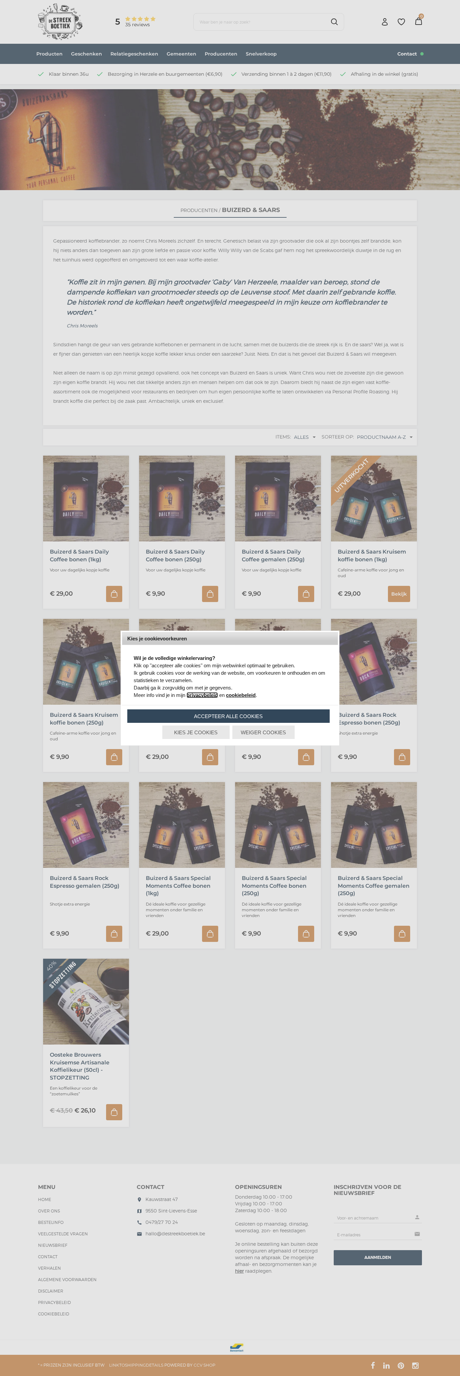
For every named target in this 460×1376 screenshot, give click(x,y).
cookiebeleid (241, 695)
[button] (228, 716)
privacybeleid (202, 695)
